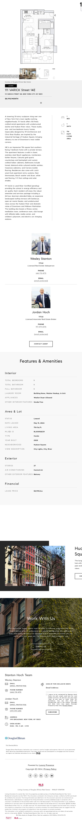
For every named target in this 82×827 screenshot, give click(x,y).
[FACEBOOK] (30, 776)
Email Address (52, 688)
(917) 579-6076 (15, 711)
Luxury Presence (46, 765)
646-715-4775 (41, 273)
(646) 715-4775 (15, 692)
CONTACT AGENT (41, 344)
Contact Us (41, 646)
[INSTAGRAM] (36, 776)
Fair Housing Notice (12, 745)
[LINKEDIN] (41, 776)
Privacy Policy (67, 705)
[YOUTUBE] (52, 776)
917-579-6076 (41, 327)
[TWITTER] (46, 776)
